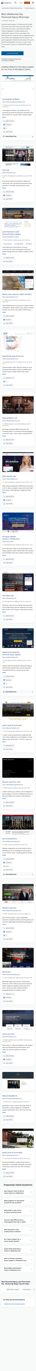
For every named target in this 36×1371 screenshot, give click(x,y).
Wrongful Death (18, 244)
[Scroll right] (32, 1289)
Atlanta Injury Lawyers (13, 1289)
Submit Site (27, 3)
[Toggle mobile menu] (33, 3)
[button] (21, 3)
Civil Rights (29, 244)
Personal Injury (7, 244)
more (4, 117)
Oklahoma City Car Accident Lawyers (14, 1304)
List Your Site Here (12, 53)
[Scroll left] (3, 1289)
